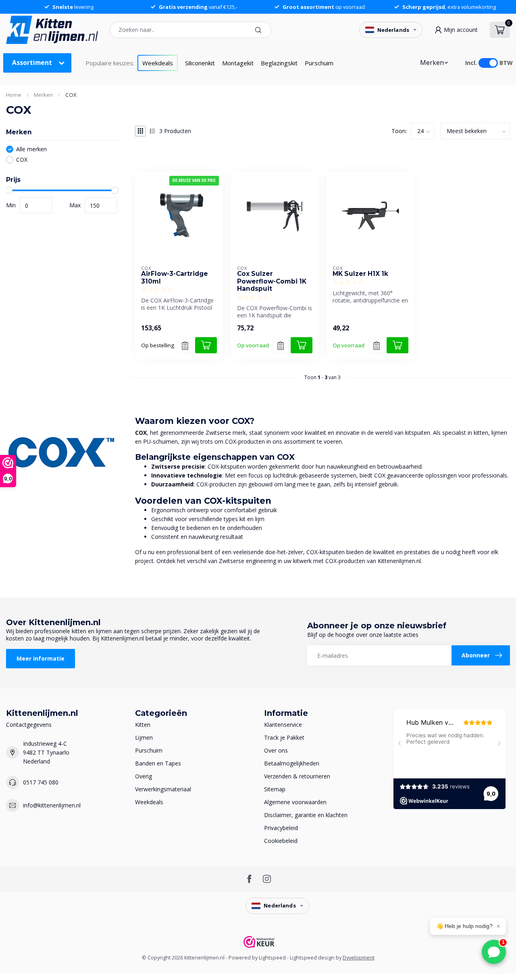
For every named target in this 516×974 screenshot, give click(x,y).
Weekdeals (157, 63)
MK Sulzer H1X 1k (360, 273)
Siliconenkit (200, 63)
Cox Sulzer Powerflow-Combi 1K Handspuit (271, 281)
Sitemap (274, 789)
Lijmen (144, 737)
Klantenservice (283, 724)
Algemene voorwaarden (295, 802)
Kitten (142, 724)
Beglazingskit (279, 63)
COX (71, 94)
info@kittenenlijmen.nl (52, 805)
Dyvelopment (359, 957)
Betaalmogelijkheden (291, 763)
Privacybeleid (281, 828)
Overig (143, 776)
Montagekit (238, 63)
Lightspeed (272, 957)
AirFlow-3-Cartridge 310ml (174, 277)
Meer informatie (40, 658)
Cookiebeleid (281, 841)
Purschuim (319, 63)
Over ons (276, 750)
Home (13, 94)
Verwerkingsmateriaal (163, 789)
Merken (432, 62)
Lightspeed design (312, 957)
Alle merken (31, 149)
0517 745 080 (40, 782)
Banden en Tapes (158, 763)
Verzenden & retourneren (297, 776)
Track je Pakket (284, 737)
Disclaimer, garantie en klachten (305, 815)
